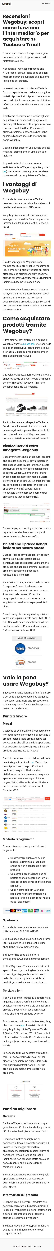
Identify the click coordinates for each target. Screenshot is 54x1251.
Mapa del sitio (34, 1246)
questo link (28, 343)
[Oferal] (6, 3)
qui (4, 171)
